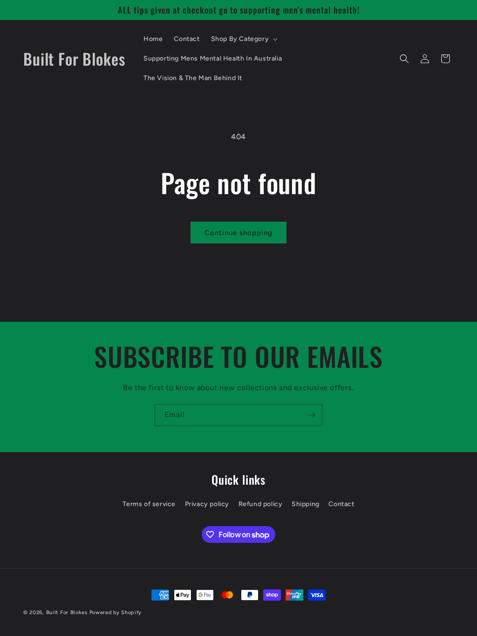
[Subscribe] (311, 415)
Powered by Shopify (115, 612)
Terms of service (149, 504)
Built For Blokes (67, 612)
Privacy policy (207, 504)
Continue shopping (238, 233)
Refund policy (260, 504)
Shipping (306, 504)
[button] (243, 39)
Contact (341, 504)
